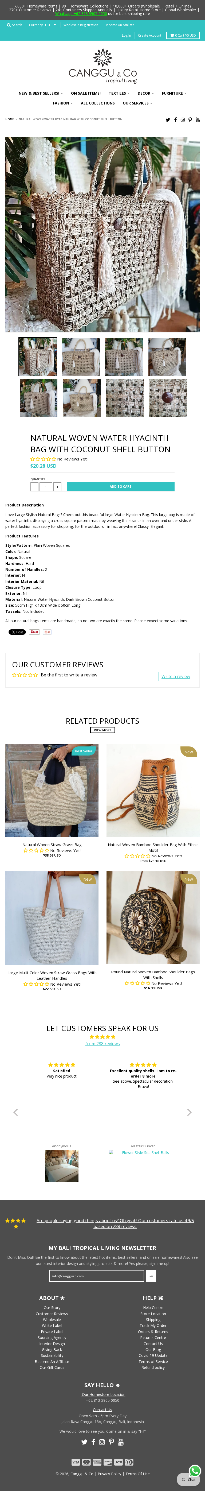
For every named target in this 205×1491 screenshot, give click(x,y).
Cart (185, 35)
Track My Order (153, 1325)
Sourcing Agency (52, 1337)
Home (9, 119)
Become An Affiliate (119, 25)
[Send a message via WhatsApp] (195, 1471)
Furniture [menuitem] (172, 93)
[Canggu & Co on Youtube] (198, 119)
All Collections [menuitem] (98, 103)
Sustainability (52, 1355)
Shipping (153, 1319)
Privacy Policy (109, 1473)
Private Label (52, 1331)
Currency (36, 25)
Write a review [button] (175, 676)
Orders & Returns (153, 1331)
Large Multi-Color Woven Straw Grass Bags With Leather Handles (52, 975)
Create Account (149, 35)
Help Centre (153, 1307)
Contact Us (153, 1343)
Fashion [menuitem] (61, 103)
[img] (102, 1036)
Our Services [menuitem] (136, 103)
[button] (43, 459)
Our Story (52, 1307)
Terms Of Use (137, 1473)
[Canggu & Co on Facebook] (175, 119)
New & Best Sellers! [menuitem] (39, 93)
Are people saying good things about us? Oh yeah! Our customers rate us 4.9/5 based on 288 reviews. (115, 1223)
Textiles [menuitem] (117, 93)
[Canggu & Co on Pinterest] (190, 119)
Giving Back (52, 1349)
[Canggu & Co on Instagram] (183, 119)
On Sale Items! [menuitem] (86, 93)
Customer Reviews (52, 1313)
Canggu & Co (81, 1473)
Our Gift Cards (52, 1367)
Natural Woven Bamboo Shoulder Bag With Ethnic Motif (153, 847)
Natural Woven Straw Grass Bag (52, 844)
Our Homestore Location (103, 1394)
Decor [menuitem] (144, 93)
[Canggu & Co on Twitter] (168, 119)
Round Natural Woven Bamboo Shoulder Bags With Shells (153, 974)
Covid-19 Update (153, 1355)
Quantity (37, 479)
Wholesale (52, 1319)
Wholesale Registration (81, 25)
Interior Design (52, 1343)
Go (150, 1276)
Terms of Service (153, 1361)
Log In (126, 35)
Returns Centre (153, 1337)
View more (102, 730)
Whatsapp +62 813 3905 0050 (81, 13)
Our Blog (153, 1349)
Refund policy (153, 1367)
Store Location (153, 1313)
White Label (52, 1325)
